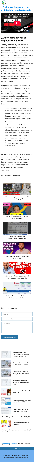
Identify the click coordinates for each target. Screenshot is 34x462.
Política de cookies (8, 458)
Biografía (25, 455)
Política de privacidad (21, 458)
